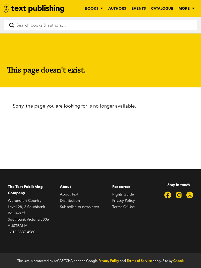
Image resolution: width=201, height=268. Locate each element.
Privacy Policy (123, 200)
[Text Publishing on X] (189, 195)
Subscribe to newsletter (79, 206)
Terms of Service (139, 261)
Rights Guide (123, 194)
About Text (69, 194)
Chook (178, 261)
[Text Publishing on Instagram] (178, 195)
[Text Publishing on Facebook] (167, 195)
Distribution (70, 200)
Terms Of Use (123, 206)
